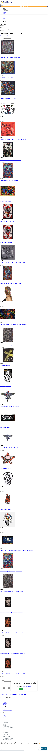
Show (1, 39)
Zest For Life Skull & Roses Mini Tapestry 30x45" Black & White (13, 694)
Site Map (4, 704)
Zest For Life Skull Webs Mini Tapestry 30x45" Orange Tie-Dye (13, 673)
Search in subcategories (6, 28)
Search (4, 18)
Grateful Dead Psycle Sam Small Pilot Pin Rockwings (11, 447)
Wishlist (4, 717)
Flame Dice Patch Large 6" (5, 509)
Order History (5, 716)
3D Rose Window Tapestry (5, 201)
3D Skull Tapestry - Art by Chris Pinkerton (9, 180)
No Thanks (26, 688)
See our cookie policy (27, 686)
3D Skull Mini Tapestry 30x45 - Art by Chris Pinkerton (11, 571)
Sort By (1, 37)
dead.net (39, 743)
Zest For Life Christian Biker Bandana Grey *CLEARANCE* (13, 262)
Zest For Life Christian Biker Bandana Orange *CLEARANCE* (13, 139)
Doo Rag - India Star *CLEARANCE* (8, 303)
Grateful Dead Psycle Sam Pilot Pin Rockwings (9, 406)
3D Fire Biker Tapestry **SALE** (7, 221)
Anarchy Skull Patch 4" (5, 488)
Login (4, 8)
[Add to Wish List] (2, 80)
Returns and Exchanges (7, 710)
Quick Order (5, 10)
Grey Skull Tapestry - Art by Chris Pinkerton (9, 344)
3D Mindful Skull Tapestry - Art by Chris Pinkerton (10, 283)
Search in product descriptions (7, 26)
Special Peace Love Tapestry (6, 242)
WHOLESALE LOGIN (24, 6)
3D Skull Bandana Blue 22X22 (6, 77)
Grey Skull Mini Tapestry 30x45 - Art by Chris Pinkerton (11, 591)
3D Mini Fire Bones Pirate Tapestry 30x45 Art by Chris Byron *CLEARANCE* (16, 550)
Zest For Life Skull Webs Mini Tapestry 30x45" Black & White (12, 653)
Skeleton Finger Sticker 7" (5, 386)
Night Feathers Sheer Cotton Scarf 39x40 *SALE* (10, 57)
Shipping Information (7, 708)
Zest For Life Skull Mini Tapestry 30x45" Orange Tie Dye (11, 632)
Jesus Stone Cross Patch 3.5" (6, 365)
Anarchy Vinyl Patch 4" (5, 427)
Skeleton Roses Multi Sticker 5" (6, 118)
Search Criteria (3, 24)
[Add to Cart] (0, 80)
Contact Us (5, 703)
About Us (4, 702)
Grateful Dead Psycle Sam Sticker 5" (7, 529)
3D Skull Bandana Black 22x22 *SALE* (8, 98)
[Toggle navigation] (0, 4)
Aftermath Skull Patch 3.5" (5, 468)
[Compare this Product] (3, 80)
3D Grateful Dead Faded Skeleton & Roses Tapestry (10, 160)
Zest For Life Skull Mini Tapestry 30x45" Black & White (11, 612)
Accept (21, 688)
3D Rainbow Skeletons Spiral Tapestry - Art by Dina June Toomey (13, 324)
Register (4, 9)
